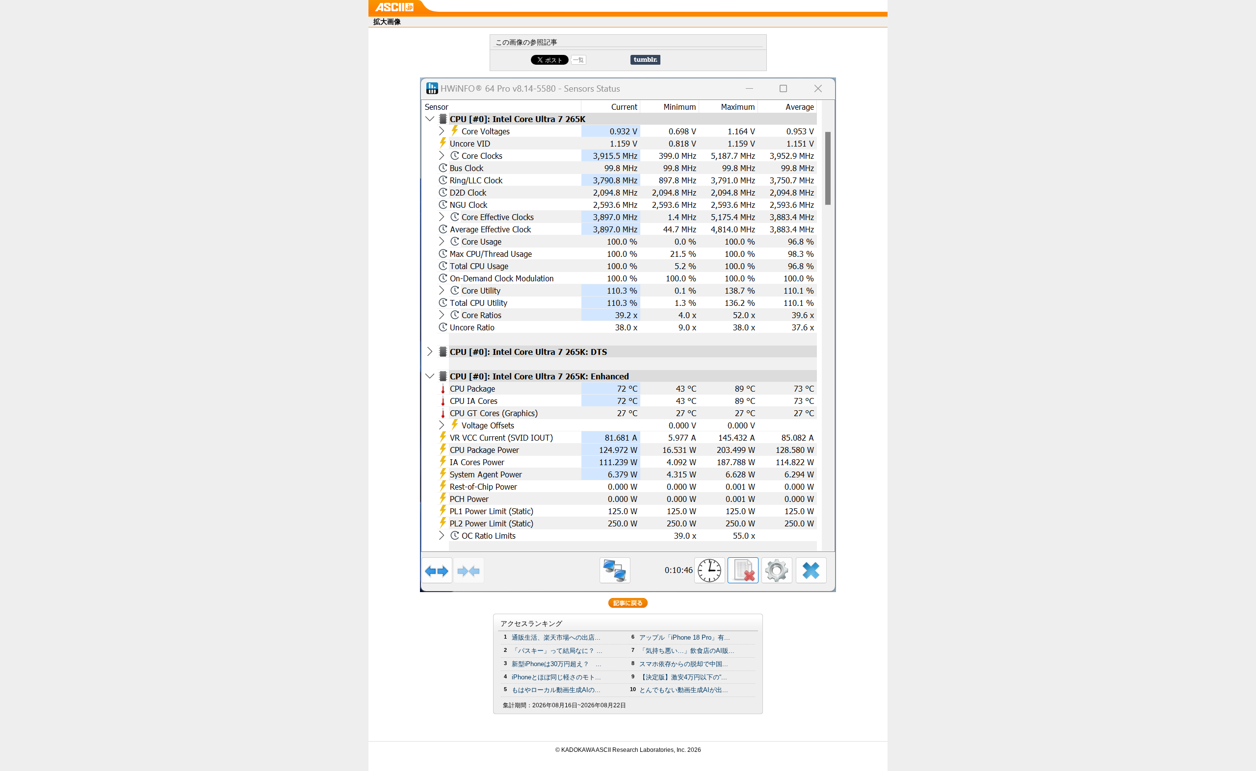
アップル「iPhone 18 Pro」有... (684, 637)
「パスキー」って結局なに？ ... (557, 650)
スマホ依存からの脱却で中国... (683, 664)
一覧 (578, 60)
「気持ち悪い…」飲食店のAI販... (686, 650)
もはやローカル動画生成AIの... (556, 690)
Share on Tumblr (645, 60)
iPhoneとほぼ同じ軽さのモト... (556, 677)
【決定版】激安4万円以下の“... (683, 677)
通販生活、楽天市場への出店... (556, 637)
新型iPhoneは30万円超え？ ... (557, 664)
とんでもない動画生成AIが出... (683, 690)
